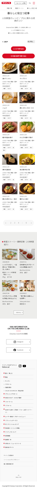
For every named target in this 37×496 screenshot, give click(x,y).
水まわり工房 (18, 411)
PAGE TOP (18, 477)
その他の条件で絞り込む (18, 56)
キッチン (7, 381)
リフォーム (8, 405)
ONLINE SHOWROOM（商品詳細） (14, 391)
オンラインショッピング (12, 424)
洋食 (22, 88)
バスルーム (8, 384)
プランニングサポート (11, 394)
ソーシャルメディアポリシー (12, 459)
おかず (9, 88)
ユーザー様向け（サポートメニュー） (15, 416)
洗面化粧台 (8, 387)
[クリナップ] (6, 3)
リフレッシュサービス (11, 420)
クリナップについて (10, 432)
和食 (4, 147)
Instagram (20, 342)
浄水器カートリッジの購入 (12, 428)
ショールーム (9, 401)
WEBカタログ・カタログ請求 (13, 398)
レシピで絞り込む (18, 49)
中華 (4, 88)
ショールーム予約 (21, 3)
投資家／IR (8, 439)
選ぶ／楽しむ (9, 373)
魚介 (4, 150)
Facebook (20, 350)
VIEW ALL (18, 312)
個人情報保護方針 (9, 464)
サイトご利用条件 (9, 455)
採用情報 (7, 436)
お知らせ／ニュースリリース (13, 443)
